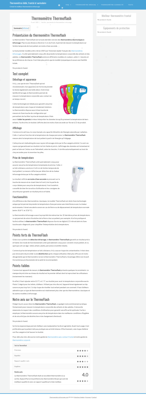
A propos (88, 397)
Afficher (25, 28)
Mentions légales (79, 397)
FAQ (68, 5)
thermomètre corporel (21, 340)
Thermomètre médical (86, 5)
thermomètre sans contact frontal (61, 337)
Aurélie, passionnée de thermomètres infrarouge (57, 22)
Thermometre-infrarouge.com (59, 397)
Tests (130, 5)
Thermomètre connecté (112, 5)
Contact (94, 397)
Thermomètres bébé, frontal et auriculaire (28, 3)
